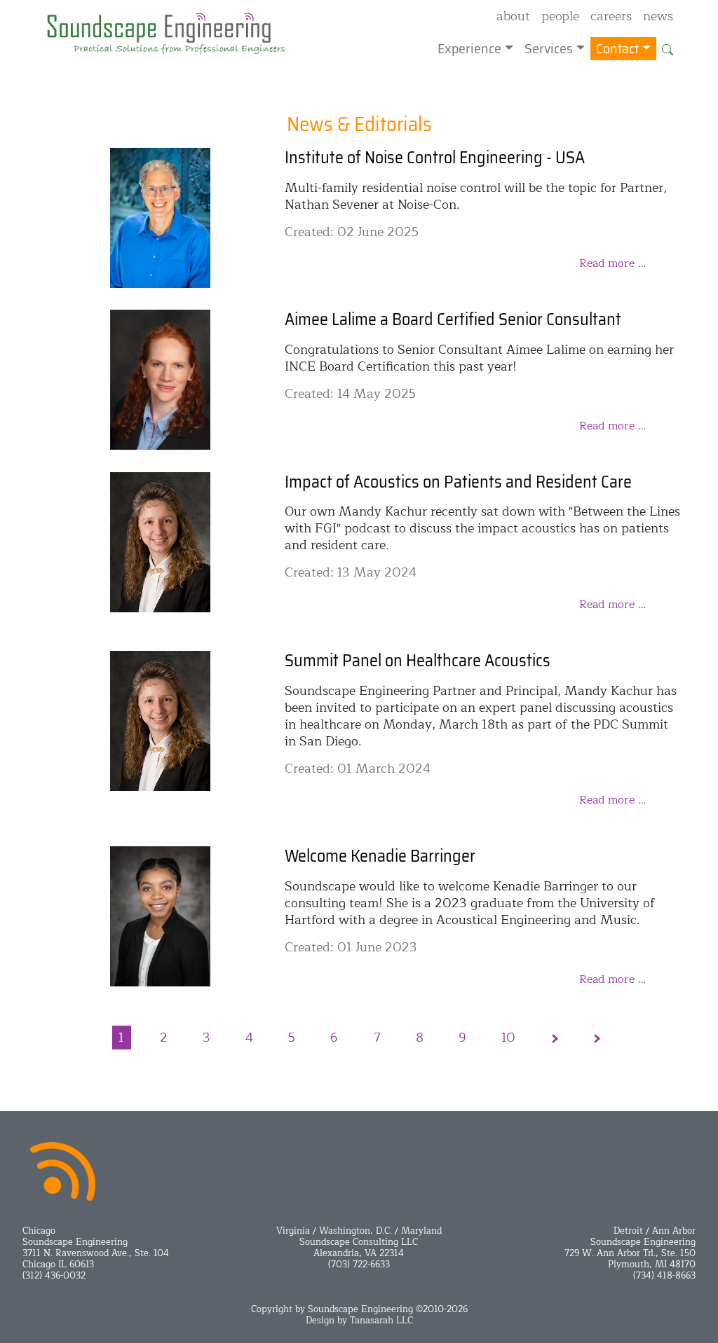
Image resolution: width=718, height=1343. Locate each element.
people (560, 17)
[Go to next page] (554, 1038)
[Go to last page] (595, 1038)
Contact (617, 48)
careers (611, 17)
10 (508, 1037)
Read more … (612, 263)
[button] (667, 48)
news (658, 17)
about (513, 17)
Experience (469, 48)
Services (548, 48)
